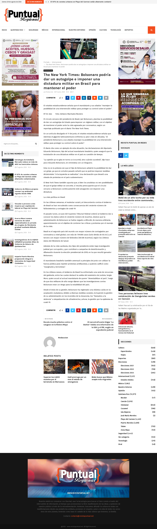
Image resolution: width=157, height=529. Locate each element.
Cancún (124, 401)
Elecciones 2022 (127, 369)
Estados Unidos (127, 380)
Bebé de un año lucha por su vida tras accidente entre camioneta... (136, 199)
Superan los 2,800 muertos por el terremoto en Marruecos (54, 379)
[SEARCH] (36, 143)
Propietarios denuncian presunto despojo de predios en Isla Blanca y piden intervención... (126, 259)
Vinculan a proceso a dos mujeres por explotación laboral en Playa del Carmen (26, 206)
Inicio (4, 30)
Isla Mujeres (126, 412)
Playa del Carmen (128, 419)
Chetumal (124, 405)
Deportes (129, 30)
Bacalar (124, 398)
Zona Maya (125, 430)
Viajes (123, 355)
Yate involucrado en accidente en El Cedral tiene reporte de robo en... (145, 257)
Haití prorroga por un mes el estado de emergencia (77, 379)
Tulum (123, 426)
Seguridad (33, 30)
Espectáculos (126, 351)
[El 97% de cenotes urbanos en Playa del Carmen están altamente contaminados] (7, 177)
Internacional (58, 30)
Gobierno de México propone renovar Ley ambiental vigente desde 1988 (26, 191)
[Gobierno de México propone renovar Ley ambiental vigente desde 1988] (7, 192)
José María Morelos (128, 416)
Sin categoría (123, 437)
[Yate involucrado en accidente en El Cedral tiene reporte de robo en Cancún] (146, 246)
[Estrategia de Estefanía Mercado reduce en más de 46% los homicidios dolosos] (7, 162)
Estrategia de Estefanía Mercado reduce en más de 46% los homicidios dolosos (26, 162)
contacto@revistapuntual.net (82, 516)
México (45, 30)
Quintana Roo (17, 30)
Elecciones (122, 362)
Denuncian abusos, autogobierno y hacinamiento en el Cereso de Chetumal (126, 330)
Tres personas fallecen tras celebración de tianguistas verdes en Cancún (136, 296)
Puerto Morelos (127, 423)
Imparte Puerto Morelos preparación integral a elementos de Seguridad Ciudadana (25, 259)
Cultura (103, 30)
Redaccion (49, 92)
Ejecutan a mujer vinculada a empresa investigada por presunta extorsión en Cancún (126, 232)
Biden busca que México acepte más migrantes (102, 378)
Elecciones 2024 (127, 373)
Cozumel (124, 408)
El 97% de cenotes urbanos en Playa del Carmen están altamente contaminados (84, 2)
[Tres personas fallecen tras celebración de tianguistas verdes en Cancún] (136, 279)
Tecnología (116, 30)
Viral (120, 444)
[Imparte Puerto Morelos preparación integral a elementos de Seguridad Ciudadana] (7, 259)
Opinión (92, 30)
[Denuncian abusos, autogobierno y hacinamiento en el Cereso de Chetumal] (127, 318)
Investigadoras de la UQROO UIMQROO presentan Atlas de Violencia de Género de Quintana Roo (27, 243)
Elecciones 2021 (127, 366)
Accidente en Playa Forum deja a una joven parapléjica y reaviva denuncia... (144, 231)
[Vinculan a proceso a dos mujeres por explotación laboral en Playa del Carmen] (7, 206)
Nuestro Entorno (77, 30)
